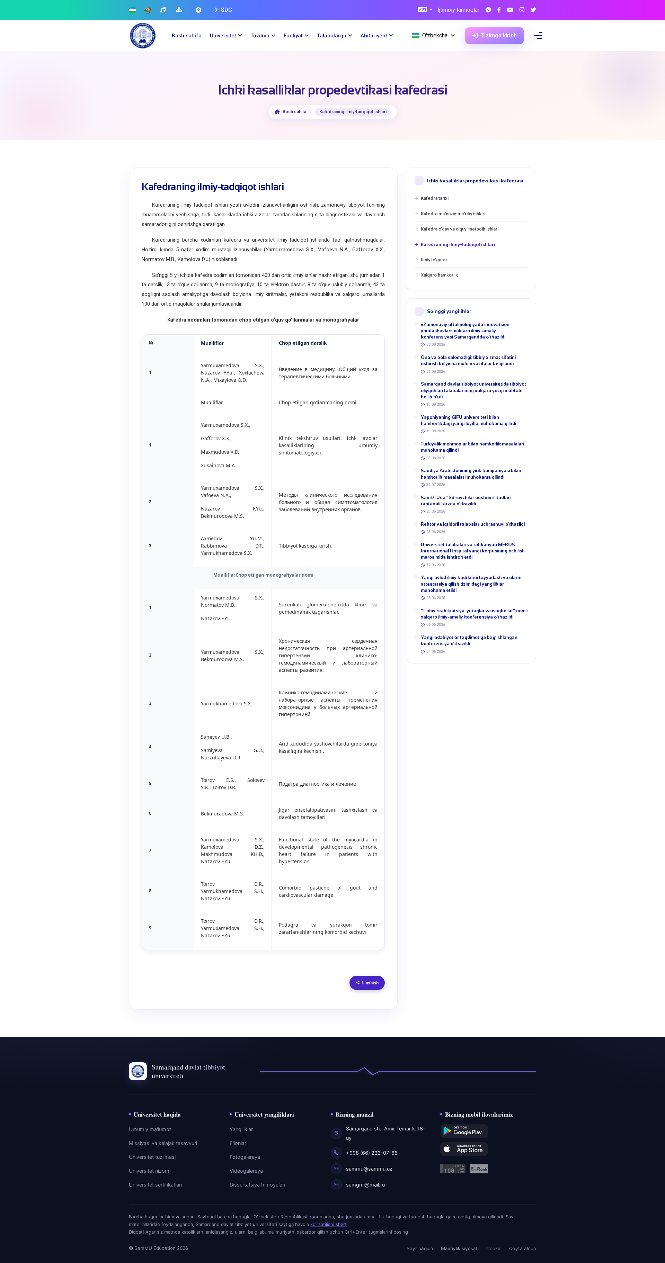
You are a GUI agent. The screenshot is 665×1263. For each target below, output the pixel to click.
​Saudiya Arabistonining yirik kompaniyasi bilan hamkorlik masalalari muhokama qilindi (471, 473)
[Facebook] (499, 10)
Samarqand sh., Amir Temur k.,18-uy (385, 1133)
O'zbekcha (435, 35)
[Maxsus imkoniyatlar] (199, 10)
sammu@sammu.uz (369, 1169)
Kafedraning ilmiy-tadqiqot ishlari (458, 244)
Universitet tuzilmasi (152, 1157)
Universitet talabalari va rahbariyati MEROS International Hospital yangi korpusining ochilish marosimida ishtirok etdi (473, 551)
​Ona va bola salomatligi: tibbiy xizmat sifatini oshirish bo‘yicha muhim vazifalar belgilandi (468, 360)
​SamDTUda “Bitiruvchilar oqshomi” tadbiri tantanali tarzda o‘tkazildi (466, 500)
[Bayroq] (132, 10)
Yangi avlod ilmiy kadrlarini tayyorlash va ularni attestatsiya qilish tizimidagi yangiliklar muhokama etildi (471, 584)
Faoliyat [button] (293, 36)
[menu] (538, 35)
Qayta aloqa (522, 1248)
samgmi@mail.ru (365, 1185)
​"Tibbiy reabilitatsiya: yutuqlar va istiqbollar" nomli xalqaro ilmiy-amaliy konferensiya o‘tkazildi (474, 614)
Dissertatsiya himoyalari (257, 1185)
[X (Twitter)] (533, 10)
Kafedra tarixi (435, 198)
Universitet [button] (223, 36)
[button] (425, 10)
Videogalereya (246, 1171)
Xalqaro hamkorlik (439, 275)
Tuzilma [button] (259, 36)
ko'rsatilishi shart (328, 1224)
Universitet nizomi (149, 1171)
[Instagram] (522, 10)
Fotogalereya (245, 1157)
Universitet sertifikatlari (155, 1185)
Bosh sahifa (187, 36)
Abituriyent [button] (374, 36)
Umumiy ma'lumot (150, 1129)
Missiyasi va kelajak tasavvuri (163, 1143)
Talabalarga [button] (331, 36)
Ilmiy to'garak (434, 259)
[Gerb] (147, 10)
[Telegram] (488, 10)
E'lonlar (238, 1143)
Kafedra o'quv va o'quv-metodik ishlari (459, 229)
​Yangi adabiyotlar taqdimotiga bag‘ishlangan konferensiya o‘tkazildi (469, 640)
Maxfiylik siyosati (460, 1248)
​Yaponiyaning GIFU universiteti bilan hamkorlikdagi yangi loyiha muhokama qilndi (468, 420)
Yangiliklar (241, 1129)
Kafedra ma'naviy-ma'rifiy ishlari (453, 213)
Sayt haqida (420, 1248)
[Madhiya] (163, 10)
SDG (226, 10)
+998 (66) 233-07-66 (372, 1153)
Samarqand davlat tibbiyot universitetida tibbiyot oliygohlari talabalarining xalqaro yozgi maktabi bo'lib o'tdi (473, 390)
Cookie (494, 1248)
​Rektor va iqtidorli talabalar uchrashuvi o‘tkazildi (473, 524)
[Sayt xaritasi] (180, 10)
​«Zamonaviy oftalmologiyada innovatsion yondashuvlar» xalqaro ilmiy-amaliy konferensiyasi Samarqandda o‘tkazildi (465, 331)
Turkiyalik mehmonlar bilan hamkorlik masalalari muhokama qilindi (472, 447)
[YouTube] (510, 10)
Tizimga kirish (498, 35)
